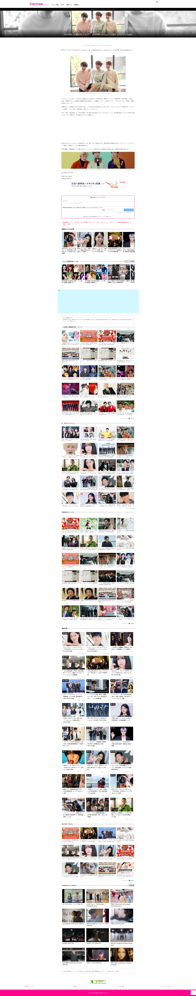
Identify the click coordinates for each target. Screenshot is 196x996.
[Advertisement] (98, 129)
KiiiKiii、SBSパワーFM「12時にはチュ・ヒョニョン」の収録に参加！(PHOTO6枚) (72, 720)
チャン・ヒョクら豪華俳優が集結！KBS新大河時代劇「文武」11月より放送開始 (97, 814)
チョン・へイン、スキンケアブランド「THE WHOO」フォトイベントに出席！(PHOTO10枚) (97, 649)
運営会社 (117, 971)
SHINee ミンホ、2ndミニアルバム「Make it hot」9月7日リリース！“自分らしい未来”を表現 (73, 767)
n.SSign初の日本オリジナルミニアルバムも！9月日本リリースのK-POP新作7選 (97, 672)
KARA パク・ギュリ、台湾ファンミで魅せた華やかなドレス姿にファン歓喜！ (97, 767)
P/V (98, 222)
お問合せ (75, 986)
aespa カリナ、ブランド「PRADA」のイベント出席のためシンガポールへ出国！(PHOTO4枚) (122, 672)
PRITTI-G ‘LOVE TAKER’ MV (94, 963)
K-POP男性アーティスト (88, 222)
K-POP (77, 222)
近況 (69, 224)
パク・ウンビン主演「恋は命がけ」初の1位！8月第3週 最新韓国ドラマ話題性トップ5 (73, 743)
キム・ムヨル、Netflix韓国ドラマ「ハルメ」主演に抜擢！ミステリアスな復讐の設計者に (121, 767)
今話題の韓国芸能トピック (124, 222)
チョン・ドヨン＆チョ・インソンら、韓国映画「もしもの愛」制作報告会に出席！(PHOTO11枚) (73, 696)
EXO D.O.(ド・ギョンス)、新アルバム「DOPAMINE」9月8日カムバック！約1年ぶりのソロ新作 (122, 791)
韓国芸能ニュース (68, 222)
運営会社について (29, 986)
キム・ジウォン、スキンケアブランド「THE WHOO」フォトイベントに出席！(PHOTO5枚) (73, 649)
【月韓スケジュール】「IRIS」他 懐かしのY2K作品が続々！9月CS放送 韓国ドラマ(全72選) (97, 791)
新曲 (64, 224)
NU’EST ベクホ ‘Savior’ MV (94, 943)
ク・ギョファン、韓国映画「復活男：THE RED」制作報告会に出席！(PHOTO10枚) (97, 743)
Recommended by (125, 418)
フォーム (102, 216)
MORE (131, 885)
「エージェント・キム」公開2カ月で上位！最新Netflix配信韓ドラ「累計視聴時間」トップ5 (73, 814)
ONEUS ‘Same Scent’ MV (117, 923)
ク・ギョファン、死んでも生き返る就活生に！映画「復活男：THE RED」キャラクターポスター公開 (122, 696)
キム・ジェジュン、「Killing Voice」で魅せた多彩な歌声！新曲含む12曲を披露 (121, 743)
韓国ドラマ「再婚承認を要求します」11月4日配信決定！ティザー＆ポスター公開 (73, 791)
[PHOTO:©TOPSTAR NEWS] (73, 639)
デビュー (112, 222)
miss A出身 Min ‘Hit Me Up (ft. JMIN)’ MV (73, 923)
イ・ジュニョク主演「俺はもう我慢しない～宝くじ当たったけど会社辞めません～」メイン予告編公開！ (97, 696)
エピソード (105, 222)
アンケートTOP (129, 261)
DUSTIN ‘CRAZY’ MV (68, 943)
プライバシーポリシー (167, 986)
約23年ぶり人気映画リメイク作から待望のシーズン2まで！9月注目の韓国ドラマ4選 (121, 814)
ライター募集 (121, 986)
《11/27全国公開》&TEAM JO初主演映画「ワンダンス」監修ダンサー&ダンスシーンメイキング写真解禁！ (73, 672)
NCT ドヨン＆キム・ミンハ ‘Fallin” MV (73, 904)
